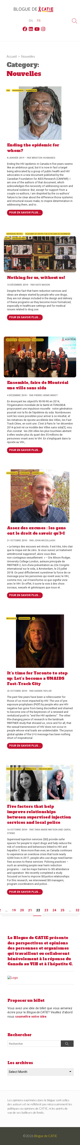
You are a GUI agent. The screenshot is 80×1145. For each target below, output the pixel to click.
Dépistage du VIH (11, 340)
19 (14, 910)
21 (30, 910)
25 (62, 910)
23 (46, 910)
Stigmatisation (25, 473)
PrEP (8, 90)
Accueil (12, 56)
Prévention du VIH (17, 90)
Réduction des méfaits (19, 238)
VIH (33, 618)
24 (54, 910)
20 (22, 910)
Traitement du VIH (31, 90)
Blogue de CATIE (45, 1136)
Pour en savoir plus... (25, 212)
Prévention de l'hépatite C (15, 234)
